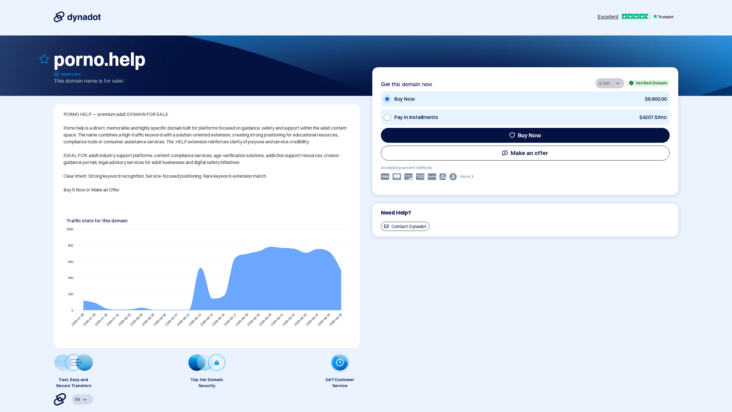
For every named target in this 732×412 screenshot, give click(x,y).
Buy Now (529, 135)
